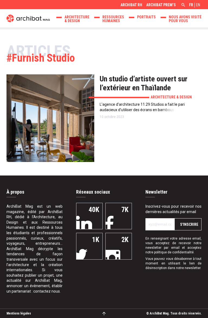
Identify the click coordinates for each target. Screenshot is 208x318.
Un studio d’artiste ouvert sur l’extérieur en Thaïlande (143, 83)
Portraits (146, 17)
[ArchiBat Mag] (28, 18)
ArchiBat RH (131, 5)
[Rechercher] (182, 5)
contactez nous (46, 291)
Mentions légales (18, 313)
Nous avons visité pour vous (185, 19)
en (198, 5)
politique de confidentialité (174, 252)
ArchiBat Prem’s (161, 5)
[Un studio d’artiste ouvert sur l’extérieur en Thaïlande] (50, 118)
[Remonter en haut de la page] (104, 313)
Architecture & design (76, 19)
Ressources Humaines (113, 19)
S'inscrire (189, 224)
